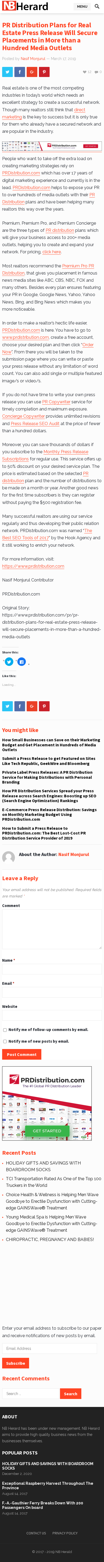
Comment (11, 905)
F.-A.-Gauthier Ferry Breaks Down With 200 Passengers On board (42, 1505)
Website (9, 1006)
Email (8, 983)
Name (8, 960)
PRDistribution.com (21, 173)
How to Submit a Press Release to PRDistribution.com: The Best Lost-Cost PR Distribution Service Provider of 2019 (44, 833)
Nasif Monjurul (33, 59)
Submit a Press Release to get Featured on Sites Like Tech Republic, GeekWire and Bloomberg (48, 761)
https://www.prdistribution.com (33, 566)
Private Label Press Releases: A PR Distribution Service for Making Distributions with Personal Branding (47, 777)
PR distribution (60, 230)
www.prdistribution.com (25, 337)
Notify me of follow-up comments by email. (48, 1029)
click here (51, 251)
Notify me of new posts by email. (39, 1041)
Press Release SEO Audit (35, 423)
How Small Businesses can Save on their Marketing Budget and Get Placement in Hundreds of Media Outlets (51, 744)
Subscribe (15, 1363)
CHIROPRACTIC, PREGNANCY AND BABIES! (50, 1239)
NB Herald (63, 1552)
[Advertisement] (51, 1283)
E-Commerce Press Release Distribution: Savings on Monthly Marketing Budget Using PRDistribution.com (49, 814)
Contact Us (36, 1533)
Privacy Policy (65, 1533)
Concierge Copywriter (23, 416)
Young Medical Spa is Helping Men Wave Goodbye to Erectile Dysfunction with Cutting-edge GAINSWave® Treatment (51, 1223)
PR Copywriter (56, 401)
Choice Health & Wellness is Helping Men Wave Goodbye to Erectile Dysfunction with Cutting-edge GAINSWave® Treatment (52, 1201)
